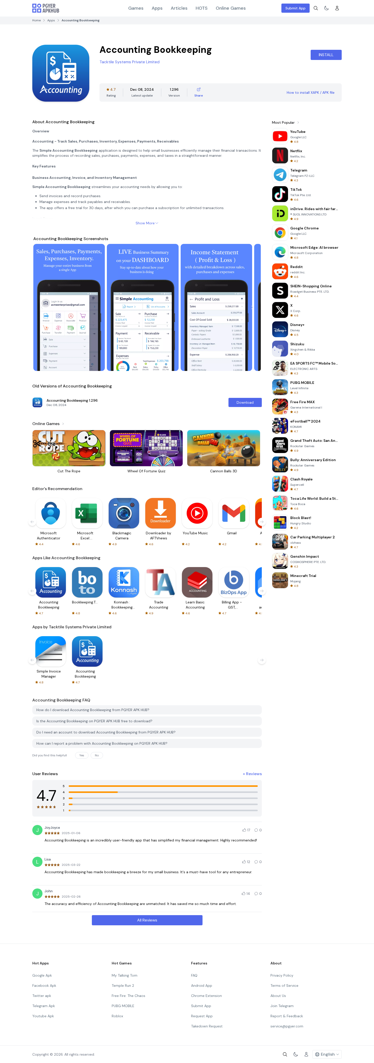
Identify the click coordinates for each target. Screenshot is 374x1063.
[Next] (252, 307)
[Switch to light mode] (326, 8)
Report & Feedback (286, 1016)
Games (135, 8)
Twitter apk (41, 995)
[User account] (337, 8)
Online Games (231, 8)
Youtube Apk (43, 1016)
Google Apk (42, 975)
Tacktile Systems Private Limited (129, 62)
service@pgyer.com (286, 1026)
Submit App (295, 8)
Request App (202, 1016)
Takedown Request (207, 1026)
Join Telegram (282, 1006)
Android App (201, 985)
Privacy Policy (281, 975)
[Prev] (42, 307)
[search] (315, 8)
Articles (179, 8)
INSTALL (326, 54)
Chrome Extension (206, 995)
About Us (278, 995)
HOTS (202, 8)
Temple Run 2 (123, 985)
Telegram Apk (43, 1006)
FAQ (194, 975)
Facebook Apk (44, 985)
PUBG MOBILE (123, 1006)
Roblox (117, 1016)
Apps (157, 8)
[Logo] (45, 8)
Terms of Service (284, 985)
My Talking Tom (124, 975)
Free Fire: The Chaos (128, 995)
